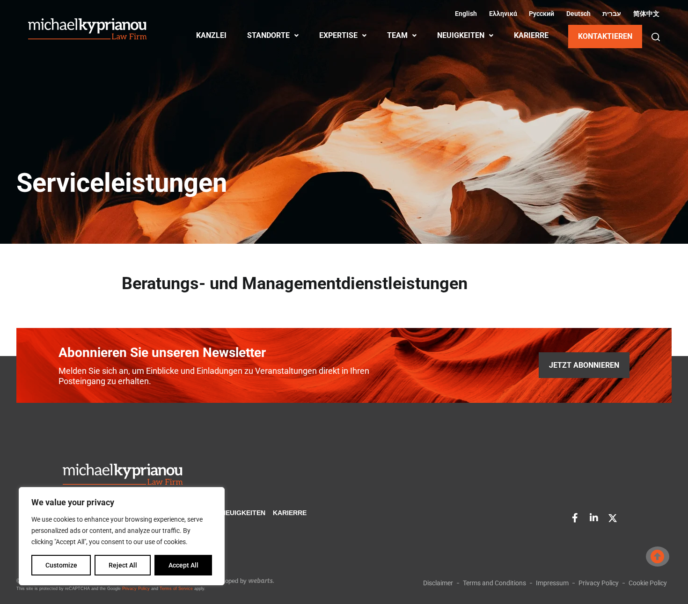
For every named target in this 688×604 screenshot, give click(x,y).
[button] (655, 37)
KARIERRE (531, 35)
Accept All (183, 565)
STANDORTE (268, 35)
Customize (61, 565)
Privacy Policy (136, 588)
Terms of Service (176, 588)
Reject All (123, 565)
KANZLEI (211, 35)
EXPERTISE (338, 35)
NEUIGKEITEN (460, 35)
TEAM (397, 35)
